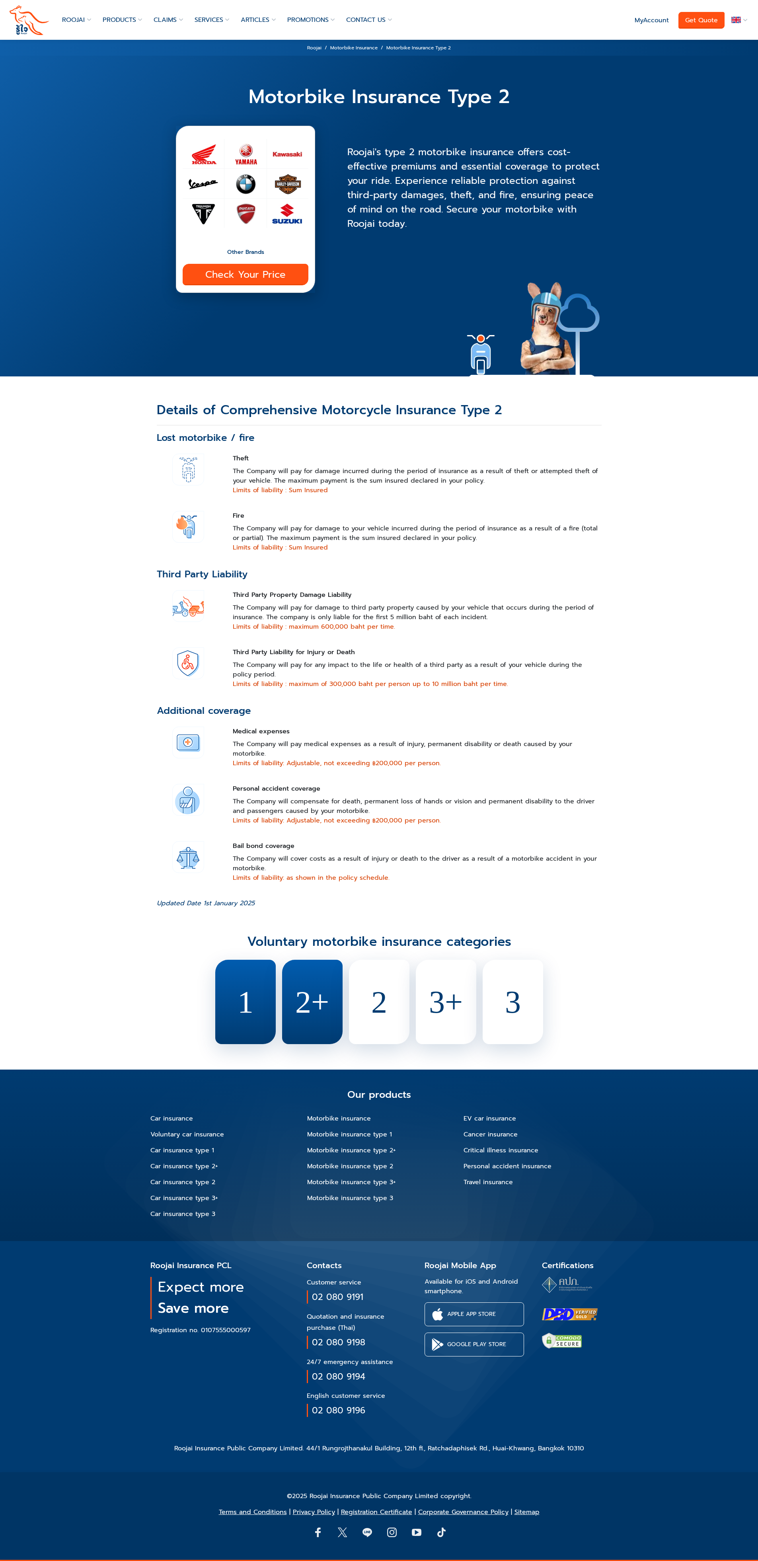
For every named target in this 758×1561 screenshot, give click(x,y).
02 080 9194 (338, 1376)
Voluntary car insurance (187, 1134)
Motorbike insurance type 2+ (351, 1150)
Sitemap (527, 1512)
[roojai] (29, 20)
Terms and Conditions (253, 1512)
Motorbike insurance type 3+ (351, 1182)
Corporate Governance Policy (463, 1512)
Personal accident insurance (507, 1166)
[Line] (367, 1532)
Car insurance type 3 (182, 1214)
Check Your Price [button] (245, 274)
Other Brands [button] (245, 252)
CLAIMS (165, 20)
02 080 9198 (338, 1342)
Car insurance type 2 (182, 1182)
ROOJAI (73, 20)
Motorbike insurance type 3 (350, 1198)
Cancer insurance (491, 1134)
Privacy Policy (314, 1512)
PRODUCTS (119, 20)
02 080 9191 (337, 1297)
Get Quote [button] (701, 20)
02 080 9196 (338, 1410)
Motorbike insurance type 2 (350, 1166)
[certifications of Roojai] (570, 1314)
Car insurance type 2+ (184, 1166)
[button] (738, 20)
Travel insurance (488, 1182)
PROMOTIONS (308, 20)
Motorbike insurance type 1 (349, 1134)
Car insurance (171, 1118)
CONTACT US (366, 20)
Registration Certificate (376, 1512)
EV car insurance (490, 1118)
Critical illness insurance (501, 1150)
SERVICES (209, 20)
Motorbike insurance (339, 1118)
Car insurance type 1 (182, 1150)
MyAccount (652, 20)
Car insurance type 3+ (184, 1198)
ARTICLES (255, 20)
